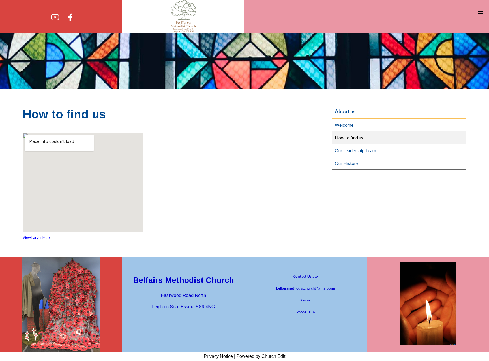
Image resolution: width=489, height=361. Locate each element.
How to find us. (349, 137)
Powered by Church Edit (260, 356)
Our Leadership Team (355, 150)
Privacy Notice (218, 356)
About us (345, 111)
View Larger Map (36, 237)
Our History (346, 163)
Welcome (344, 125)
